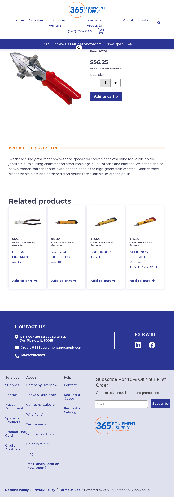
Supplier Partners (40, 434)
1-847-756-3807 (33, 355)
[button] (79, 48)
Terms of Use (69, 490)
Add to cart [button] (22, 281)
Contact (70, 385)
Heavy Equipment (14, 406)
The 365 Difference (41, 395)
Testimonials (36, 424)
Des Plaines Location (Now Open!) (42, 465)
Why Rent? (35, 414)
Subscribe (160, 403)
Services (12, 377)
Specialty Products (12, 420)
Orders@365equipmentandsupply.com (51, 348)
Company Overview (41, 385)
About (31, 377)
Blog (30, 454)
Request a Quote (72, 396)
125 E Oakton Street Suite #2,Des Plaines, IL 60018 (43, 338)
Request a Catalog (72, 410)
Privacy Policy (43, 490)
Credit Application (14, 447)
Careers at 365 (37, 444)
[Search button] (158, 23)
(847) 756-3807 (80, 31)
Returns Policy (17, 490)
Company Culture (40, 405)
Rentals (11, 395)
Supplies (12, 385)
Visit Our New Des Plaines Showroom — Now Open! (83, 44)
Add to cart (104, 96)
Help (67, 377)
